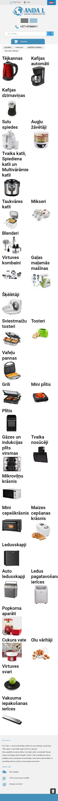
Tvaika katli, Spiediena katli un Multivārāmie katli (15, 164)
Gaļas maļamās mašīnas (40, 263)
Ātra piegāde (14, 772)
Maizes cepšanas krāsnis (41, 513)
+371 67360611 (29, 26)
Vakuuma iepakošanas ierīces (15, 703)
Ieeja (28, 2)
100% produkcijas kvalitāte (19, 778)
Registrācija (17, 2)
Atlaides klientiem (16, 784)
